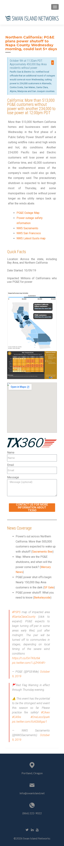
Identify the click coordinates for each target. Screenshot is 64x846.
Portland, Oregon (32, 773)
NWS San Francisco (29, 233)
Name (10, 452)
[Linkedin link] (32, 829)
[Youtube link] (37, 829)
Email (10, 465)
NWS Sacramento (27, 228)
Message (13, 477)
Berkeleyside (42, 597)
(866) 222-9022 (32, 813)
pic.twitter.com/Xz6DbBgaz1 (29, 721)
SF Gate (49, 587)
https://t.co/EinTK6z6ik (26, 658)
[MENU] (55, 7)
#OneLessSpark (40, 717)
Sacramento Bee (42, 551)
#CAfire (16, 717)
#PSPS (16, 612)
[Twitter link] (27, 829)
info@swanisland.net (32, 793)
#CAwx (45, 712)
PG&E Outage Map (28, 213)
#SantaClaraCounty (23, 616)
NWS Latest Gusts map (31, 238)
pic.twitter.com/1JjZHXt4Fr (28, 662)
